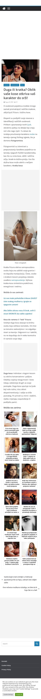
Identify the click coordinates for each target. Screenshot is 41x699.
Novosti (6, 85)
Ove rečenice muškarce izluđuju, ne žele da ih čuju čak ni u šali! (20, 588)
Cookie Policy (6, 665)
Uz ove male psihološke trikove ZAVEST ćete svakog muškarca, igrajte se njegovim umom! (20, 301)
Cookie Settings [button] (8, 694)
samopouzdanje (18, 280)
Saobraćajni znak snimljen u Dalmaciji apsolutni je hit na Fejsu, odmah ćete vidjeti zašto (20, 580)
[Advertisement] (20, 38)
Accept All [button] (19, 694)
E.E (17, 102)
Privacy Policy (6, 669)
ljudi (29, 124)
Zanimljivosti (14, 85)
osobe (32, 134)
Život (22, 85)
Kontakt (4, 661)
